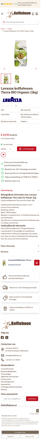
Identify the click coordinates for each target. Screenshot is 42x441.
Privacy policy (6, 379)
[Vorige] (4, 69)
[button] (12, 99)
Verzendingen (6, 374)
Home (3, 29)
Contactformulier (7, 369)
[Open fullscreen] (20, 53)
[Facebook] (2, 337)
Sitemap (4, 389)
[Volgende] (36, 69)
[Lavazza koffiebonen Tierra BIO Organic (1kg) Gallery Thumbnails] (11, 79)
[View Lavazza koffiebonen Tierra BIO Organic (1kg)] (17, 79)
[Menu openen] (2, 13)
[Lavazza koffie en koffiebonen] (12, 99)
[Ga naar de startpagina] (18, 14)
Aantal (3, 149)
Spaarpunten (5, 384)
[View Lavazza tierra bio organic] (6, 79)
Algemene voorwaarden (10, 376)
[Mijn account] (32, 13)
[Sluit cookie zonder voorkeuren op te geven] (37, 410)
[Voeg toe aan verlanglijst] (3, 154)
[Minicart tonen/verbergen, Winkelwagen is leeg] (36, 13)
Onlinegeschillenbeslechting (11, 387)
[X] (6, 337)
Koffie (10, 29)
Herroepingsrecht (7, 382)
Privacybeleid (34, 414)
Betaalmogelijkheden (8, 371)
